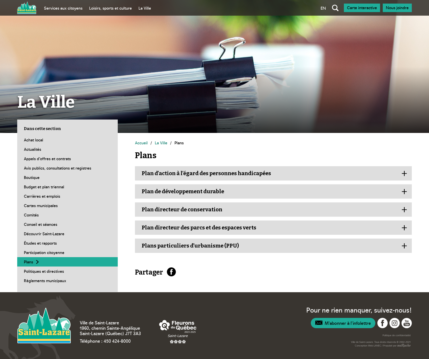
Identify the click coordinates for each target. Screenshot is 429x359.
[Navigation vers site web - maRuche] (404, 346)
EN (323, 8)
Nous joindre (397, 7)
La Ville (145, 8)
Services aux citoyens (63, 8)
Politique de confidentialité (397, 335)
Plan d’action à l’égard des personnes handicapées (206, 173)
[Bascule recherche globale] (335, 8)
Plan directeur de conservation (182, 209)
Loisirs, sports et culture (110, 8)
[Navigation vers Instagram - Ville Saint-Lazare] (394, 323)
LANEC (377, 345)
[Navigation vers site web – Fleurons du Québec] (178, 331)
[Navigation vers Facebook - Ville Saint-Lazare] (382, 323)
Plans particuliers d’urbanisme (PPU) (190, 246)
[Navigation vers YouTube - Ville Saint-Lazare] (407, 323)
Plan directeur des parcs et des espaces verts (199, 228)
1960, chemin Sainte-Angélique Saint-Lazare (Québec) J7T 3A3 (110, 330)
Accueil (141, 142)
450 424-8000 (117, 341)
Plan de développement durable (183, 191)
